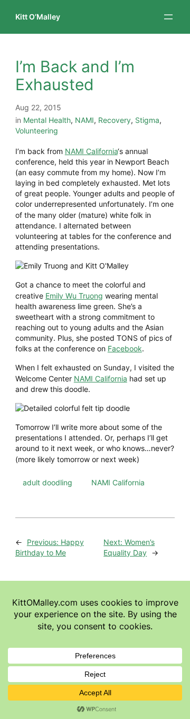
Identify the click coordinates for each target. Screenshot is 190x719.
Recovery (114, 120)
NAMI (84, 120)
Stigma (147, 120)
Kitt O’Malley (37, 16)
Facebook (125, 348)
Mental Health (47, 120)
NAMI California (91, 151)
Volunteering (36, 130)
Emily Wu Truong (74, 295)
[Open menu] (168, 17)
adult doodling (47, 482)
